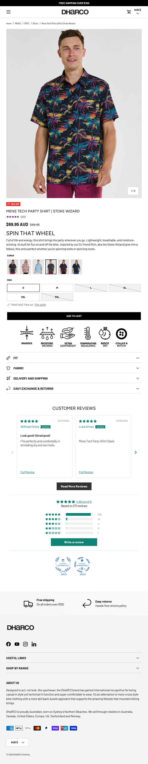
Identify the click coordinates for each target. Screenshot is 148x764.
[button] (129, 12)
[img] (29, 421)
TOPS (26, 23)
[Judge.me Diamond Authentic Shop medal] (63, 565)
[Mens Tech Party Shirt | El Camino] (25, 266)
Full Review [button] (27, 472)
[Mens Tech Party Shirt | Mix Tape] (12, 266)
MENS (18, 23)
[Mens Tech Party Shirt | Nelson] (63, 266)
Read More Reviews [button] (74, 486)
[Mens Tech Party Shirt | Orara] (76, 266)
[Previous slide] (12, 452)
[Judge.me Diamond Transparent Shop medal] (82, 565)
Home (9, 23)
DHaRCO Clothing (21, 754)
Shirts (35, 23)
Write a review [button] (74, 542)
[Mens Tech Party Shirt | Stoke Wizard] (50, 266)
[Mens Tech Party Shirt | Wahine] (38, 266)
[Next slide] (136, 452)
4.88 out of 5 (84, 501)
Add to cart (74, 316)
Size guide (40, 304)
